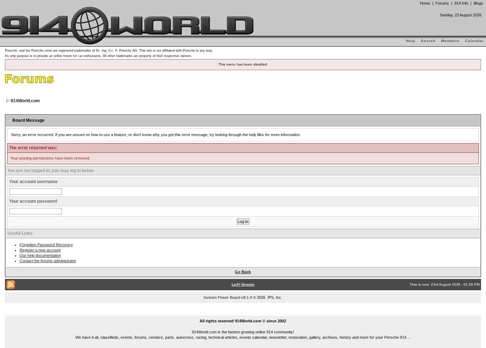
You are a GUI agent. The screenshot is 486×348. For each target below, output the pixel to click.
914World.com (25, 100)
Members (450, 41)
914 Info (461, 3)
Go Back (243, 272)
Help (410, 41)
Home (425, 3)
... (243, 312)
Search (428, 41)
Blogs (478, 3)
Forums (442, 3)
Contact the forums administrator (48, 261)
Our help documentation (40, 255)
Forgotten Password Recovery (46, 245)
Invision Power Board (222, 297)
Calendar (474, 41)
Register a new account (40, 250)
